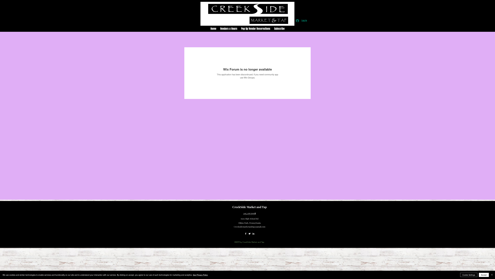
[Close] (491, 275)
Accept (484, 275)
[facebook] (245, 233)
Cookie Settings (468, 275)
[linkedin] (253, 233)
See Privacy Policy (200, 275)
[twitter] (249, 233)
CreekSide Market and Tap (249, 207)
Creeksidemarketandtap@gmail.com (249, 226)
